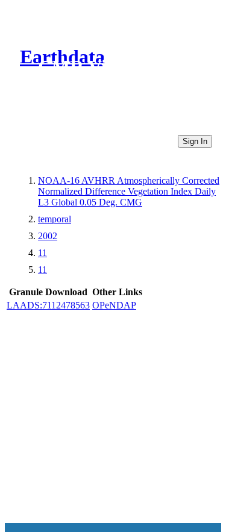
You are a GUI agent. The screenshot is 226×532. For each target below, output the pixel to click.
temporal (54, 219)
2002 (47, 236)
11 (42, 253)
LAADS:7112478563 (48, 305)
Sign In (195, 141)
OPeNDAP (114, 305)
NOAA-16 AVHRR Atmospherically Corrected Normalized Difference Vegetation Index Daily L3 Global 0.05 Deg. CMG (128, 191)
